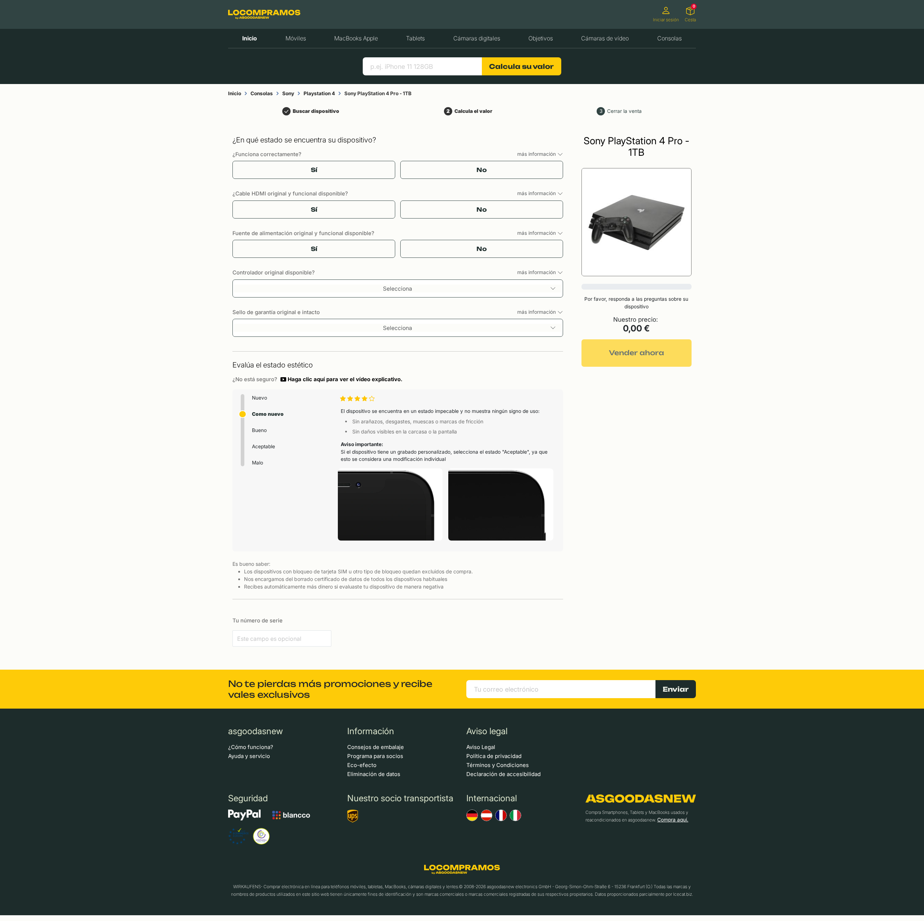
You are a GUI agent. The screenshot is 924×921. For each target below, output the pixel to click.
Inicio (249, 38)
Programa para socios (375, 756)
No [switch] (481, 169)
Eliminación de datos (373, 774)
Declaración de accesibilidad (503, 774)
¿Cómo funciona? (250, 747)
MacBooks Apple (356, 38)
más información (537, 154)
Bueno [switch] (259, 430)
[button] (341, 379)
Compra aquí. (672, 820)
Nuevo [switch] (259, 398)
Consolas (669, 38)
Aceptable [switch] (263, 446)
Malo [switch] (257, 463)
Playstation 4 (319, 93)
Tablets (415, 38)
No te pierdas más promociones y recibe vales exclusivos (330, 689)
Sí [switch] (314, 169)
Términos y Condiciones (497, 765)
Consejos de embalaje (375, 747)
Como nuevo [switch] (268, 414)
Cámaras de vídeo (605, 38)
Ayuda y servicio (249, 756)
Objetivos (540, 38)
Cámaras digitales (476, 38)
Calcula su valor (521, 66)
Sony (288, 93)
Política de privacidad (494, 756)
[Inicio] (264, 14)
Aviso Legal (480, 747)
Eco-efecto (361, 765)
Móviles (296, 38)
